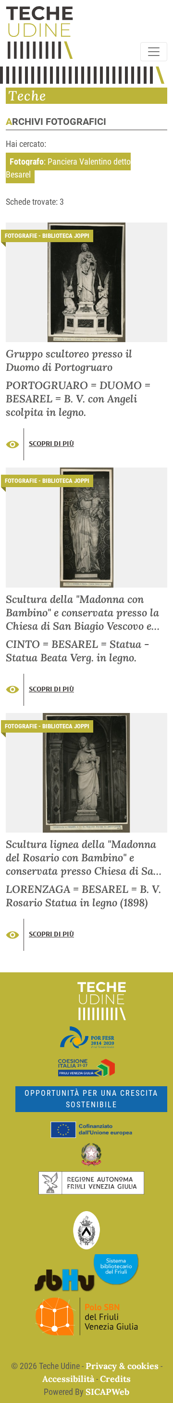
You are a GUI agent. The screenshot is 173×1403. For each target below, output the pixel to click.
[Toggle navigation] (153, 51)
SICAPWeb (107, 1391)
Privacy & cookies (122, 1365)
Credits (115, 1378)
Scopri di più (51, 443)
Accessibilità (68, 1378)
